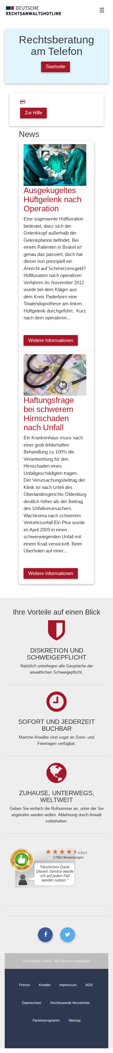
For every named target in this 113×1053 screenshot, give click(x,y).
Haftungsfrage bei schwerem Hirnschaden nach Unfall (49, 413)
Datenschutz (31, 1003)
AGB (89, 985)
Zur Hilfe (33, 112)
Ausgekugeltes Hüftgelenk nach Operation (52, 199)
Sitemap (74, 1020)
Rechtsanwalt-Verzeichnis (70, 1003)
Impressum (68, 985)
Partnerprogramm (46, 1020)
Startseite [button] (55, 66)
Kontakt (45, 985)
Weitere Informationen (50, 340)
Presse (24, 985)
